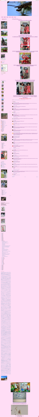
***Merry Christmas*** (3, 243)
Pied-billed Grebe (5, 340)
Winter (8, 369)
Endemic (8, 302)
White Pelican (7, 367)
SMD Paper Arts (3, 144)
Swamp (10, 359)
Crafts (10, 295)
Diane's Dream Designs (4, 298)
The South (10, 360)
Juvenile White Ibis (2, 324)
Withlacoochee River (3, 370)
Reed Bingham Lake (8, 347)
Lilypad (10, 326)
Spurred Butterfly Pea (7, 356)
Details (1, 298)
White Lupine (2, 367)
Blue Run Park (9, 283)
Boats (10, 284)
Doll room (1, 299)
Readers (10, 344)
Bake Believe (8, 277)
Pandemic (5, 338)
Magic (10, 328)
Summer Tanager (3, 358)
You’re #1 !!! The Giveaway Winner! (5, 256)
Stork (4, 357)
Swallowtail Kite (8, 359)
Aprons (3, 276)
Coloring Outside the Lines (15, 102)
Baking (10, 277)
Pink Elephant (4, 341)
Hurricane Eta (5, 321)
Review (4, 348)
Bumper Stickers (4, 286)
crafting (8, 295)
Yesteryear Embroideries (4, 145)
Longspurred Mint (3, 328)
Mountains (6, 332)
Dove (10, 299)
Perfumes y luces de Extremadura (4, 125)
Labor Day (6, 325)
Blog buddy (3, 282)
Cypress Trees (8, 296)
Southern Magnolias (9, 355)
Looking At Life (3, 84)
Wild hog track (7, 368)
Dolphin (4, 299)
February (3, 263)
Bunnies (6, 286)
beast (6, 278)
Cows (2, 295)
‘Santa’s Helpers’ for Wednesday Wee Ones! (5, 254)
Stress (8, 357)
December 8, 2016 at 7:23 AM (16, 162)
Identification (2, 322)
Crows (3, 296)
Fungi (2, 309)
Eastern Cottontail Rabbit (4, 301)
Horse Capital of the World (8, 319)
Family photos (3, 303)
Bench (3, 279)
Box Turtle (3, 285)
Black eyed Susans (8, 280)
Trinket (4, 362)
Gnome (5, 310)
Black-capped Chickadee (4, 281)
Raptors (7, 344)
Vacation (7, 363)
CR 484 (5, 295)
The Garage (8, 360)
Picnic (1, 340)
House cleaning (4, 320)
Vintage (10, 364)
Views (7, 364)
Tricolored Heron (2, 362)
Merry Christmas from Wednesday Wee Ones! (5, 246)
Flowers (10, 307)
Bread (4, 285)
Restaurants (3, 348)
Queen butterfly (5, 343)
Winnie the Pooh (6, 369)
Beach (4, 278)
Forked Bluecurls (7, 308)
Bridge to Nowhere (7, 285)
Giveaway (2, 310)
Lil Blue (7, 326)
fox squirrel (10, 308)
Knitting (3, 325)
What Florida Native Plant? (4, 164)
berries (4, 279)
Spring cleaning (4, 356)
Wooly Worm (4, 371)
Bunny (8, 286)
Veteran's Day (3, 364)
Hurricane (1, 321)
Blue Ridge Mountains (4, 283)
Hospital (1, 320)
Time (1, 361)
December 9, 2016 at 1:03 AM (16, 172)
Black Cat (1, 280)
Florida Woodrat (3, 307)
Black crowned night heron (5, 280)
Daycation (8, 297)
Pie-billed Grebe (3, 340)
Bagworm (6, 277)
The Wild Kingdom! (3, 244)
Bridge (5, 285)
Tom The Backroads (3, 127)
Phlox (6, 339)
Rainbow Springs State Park (5, 344)
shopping (10, 354)
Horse (5, 319)
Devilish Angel (14, 173)
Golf (2, 311)
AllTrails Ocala (3, 165)
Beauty (8, 278)
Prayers (3, 342)
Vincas (8, 364)
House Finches (8, 320)
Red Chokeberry (8, 345)
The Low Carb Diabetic (3, 126)
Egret (2, 302)
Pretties (10, 342)
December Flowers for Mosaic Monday (5, 252)
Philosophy (5, 339)
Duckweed (5, 300)
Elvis (5, 302)
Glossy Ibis (4, 310)
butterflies (10, 286)
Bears (5, 278)
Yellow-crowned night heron (8, 373)
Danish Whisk (2, 297)
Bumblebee (2, 286)
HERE (29, 96)
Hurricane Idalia (9, 321)
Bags (5, 277)
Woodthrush (2, 371)
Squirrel (10, 356)
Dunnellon (9, 300)
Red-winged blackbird (4, 347)
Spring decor (5, 356)
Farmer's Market (7, 303)
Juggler (9, 323)
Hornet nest (4, 319)
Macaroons (9, 328)
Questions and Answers (9, 343)
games (3, 309)
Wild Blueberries (2, 368)
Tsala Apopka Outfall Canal (9, 362)
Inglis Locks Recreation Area (7, 322)
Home (7, 318)
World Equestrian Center (7, 371)
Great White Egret (5, 313)
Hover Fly (10, 320)
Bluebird (1, 284)
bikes (5, 279)
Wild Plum (9, 368)
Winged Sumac (3, 369)
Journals (8, 323)
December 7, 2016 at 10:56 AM (16, 137)
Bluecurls (9, 284)
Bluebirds (7, 284)
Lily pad (8, 326)
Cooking (6, 294)
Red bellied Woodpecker (3, 345)
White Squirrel (9, 367)
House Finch (6, 320)
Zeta (2, 374)
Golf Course (7, 311)
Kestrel (7, 324)
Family (1, 303)
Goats (10, 310)
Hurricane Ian (7, 321)
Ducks (4, 300)
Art (10, 276)
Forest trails (5, 308)
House (2, 320)
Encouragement (7, 302)
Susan (13, 111)
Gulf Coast (2, 314)
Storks (5, 357)
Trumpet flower (6, 362)
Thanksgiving (6, 360)
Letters (4, 326)
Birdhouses (10, 279)
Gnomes (9, 310)
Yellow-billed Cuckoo (4, 373)
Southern (6, 355)
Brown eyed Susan (9, 285)
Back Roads (3, 277)
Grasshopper (6, 312)
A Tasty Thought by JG (3, 194)
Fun (1, 309)
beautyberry (10, 278)
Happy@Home (3, 97)
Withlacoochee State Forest (7, 370)
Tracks (7, 361)
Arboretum (5, 276)
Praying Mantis (5, 342)
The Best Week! (3, 248)
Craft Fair (7, 295)
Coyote (4, 295)
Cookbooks (3, 294)
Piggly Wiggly (8, 340)
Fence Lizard (2, 304)
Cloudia (14, 152)
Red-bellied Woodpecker (6, 346)
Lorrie (13, 129)
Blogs (7, 282)
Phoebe (7, 339)
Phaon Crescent (2, 339)
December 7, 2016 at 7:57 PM (16, 156)
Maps (3, 329)
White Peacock (5, 367)
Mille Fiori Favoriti (3, 98)
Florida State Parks (3, 167)
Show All (10, 195)
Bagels (4, 277)
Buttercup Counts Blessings (4, 193)
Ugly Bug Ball (4, 363)
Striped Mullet (10, 357)
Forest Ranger (3, 308)
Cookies (5, 294)
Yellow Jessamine (6, 372)
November (3, 257)
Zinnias (3, 374)
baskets (2, 278)
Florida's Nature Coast (7, 307)
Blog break (1, 282)
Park (7, 338)
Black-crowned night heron (8, 281)
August (2, 259)
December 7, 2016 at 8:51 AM (16, 110)
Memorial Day (2, 330)
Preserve (8, 342)
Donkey (6, 299)
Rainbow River (2, 344)
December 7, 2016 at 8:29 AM (16, 104)
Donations (5, 299)
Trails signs (10, 361)
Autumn (1, 277)
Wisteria (10, 369)
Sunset (10, 358)
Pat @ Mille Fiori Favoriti (15, 170)
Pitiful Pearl (10, 341)
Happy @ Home (31, 51)
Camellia (1, 287)
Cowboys (1, 295)
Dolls (2, 299)
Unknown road (6, 363)
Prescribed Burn (7, 342)
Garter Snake (7, 309)
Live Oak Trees (3, 327)
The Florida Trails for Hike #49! (4, 250)
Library (5, 326)
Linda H (14, 163)
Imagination (4, 322)
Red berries (6, 345)
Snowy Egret (5, 355)
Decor (10, 297)
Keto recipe (9, 324)
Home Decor (10, 318)
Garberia (5, 309)
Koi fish (5, 325)
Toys (6, 361)
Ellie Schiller (4, 302)
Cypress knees (6, 296)
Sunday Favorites (6, 358)
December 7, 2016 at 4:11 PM (16, 151)
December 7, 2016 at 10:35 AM (16, 131)
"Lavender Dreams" (3, 87)
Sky (1, 355)
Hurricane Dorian (3, 321)
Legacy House (2, 326)
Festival (5, 304)
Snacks (2, 355)
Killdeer (10, 324)
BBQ (3, 278)
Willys (1, 369)
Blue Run (6, 283)
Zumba (4, 374)
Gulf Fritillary (4, 314)
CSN (4, 296)
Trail (8, 361)
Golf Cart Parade (4, 311)
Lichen (6, 326)
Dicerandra (8, 298)
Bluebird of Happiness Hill (5, 284)
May (2, 261)
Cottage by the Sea (3, 143)
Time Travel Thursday (3, 361)
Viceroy (5, 364)
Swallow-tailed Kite (2, 359)
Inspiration (10, 322)
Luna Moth (5, 328)
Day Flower (4, 297)
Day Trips (7, 297)
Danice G (14, 108)
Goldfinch (1, 311)
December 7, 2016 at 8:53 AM (16, 116)
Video (6, 364)
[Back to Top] (38, 416)
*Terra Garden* (3, 108)
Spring (1, 356)
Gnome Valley (7, 310)
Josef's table (6, 323)
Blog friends (5, 282)
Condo (1, 294)
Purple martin (3, 343)
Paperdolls (6, 338)
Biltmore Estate (7, 279)
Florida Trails (3, 162)
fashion (10, 303)
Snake (3, 355)
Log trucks (6, 327)
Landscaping (10, 325)
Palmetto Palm (3, 338)
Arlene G (14, 120)
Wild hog (5, 368)
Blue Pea (2, 283)
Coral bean (9, 294)
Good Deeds (9, 311)
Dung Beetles (7, 300)
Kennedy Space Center (5, 324)
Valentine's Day (9, 363)
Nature (4, 333)
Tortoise (5, 361)
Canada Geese (9, 287)
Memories (4, 330)
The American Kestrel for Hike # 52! (5, 241)
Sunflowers (8, 358)
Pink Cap (1, 341)
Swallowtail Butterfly (5, 359)
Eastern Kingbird (8, 301)
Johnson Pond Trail (3, 323)
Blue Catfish (9, 282)
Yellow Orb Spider (8, 372)
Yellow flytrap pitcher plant (3, 372)
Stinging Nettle (3, 357)
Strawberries (7, 357)
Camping (7, 287)
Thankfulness (4, 360)
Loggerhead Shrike (8, 327)
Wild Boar (4, 368)
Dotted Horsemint (8, 299)
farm (5, 303)
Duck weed (2, 300)
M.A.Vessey (7, 328)
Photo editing (10, 339)
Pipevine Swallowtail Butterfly (7, 341)
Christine (14, 149)
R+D (1, 61)
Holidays (3, 318)
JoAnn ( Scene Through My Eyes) (16, 132)
